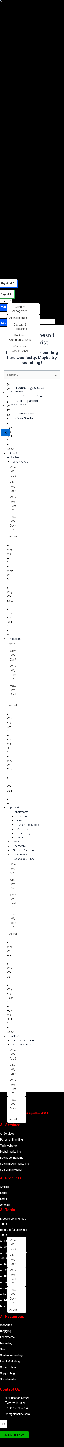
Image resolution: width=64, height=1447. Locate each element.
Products (15, 301)
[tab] (23, 308)
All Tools (7, 1210)
